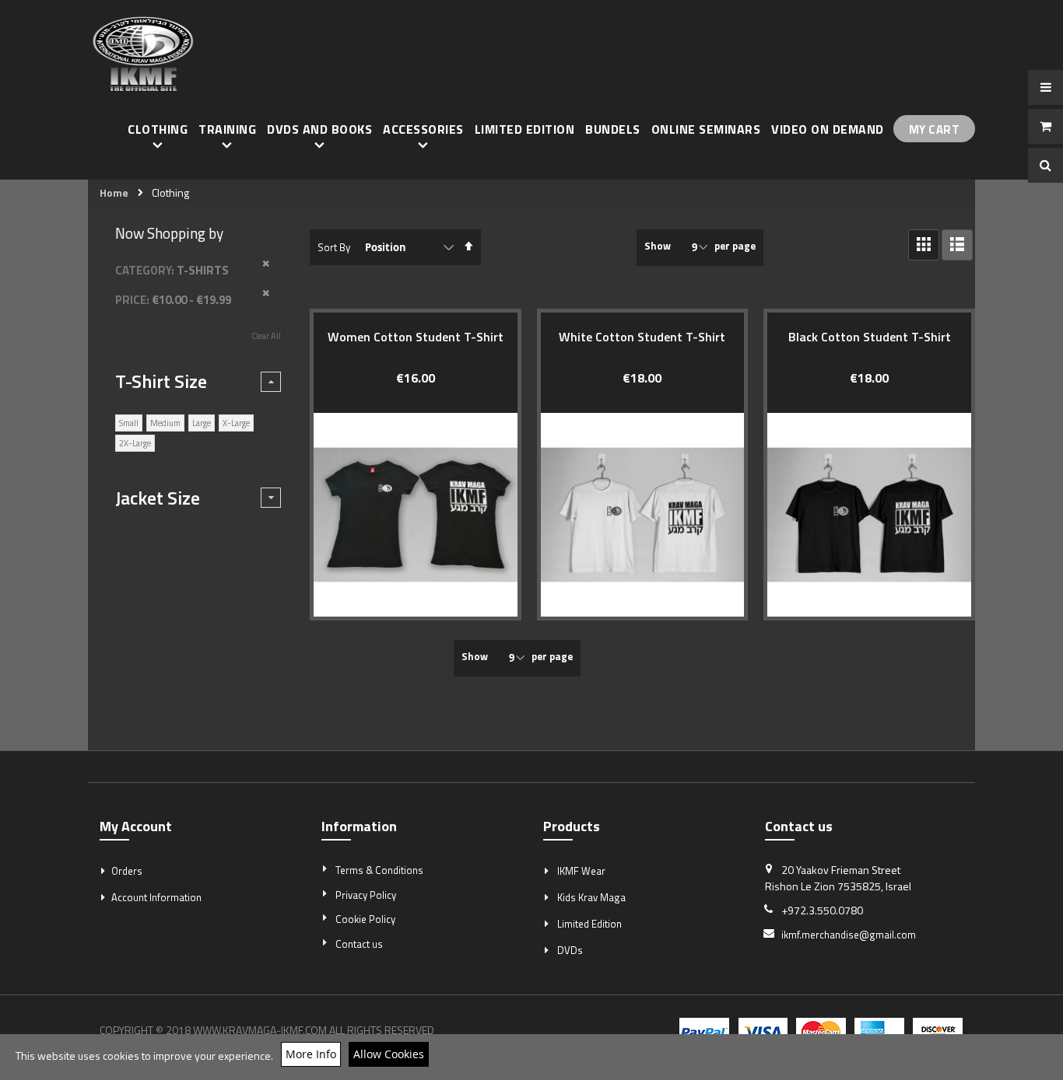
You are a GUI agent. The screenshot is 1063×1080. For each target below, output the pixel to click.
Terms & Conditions (379, 870)
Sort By (333, 247)
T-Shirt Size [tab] (161, 381)
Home (114, 193)
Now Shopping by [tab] (169, 233)
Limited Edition (589, 923)
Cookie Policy (365, 919)
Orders (126, 871)
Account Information (156, 897)
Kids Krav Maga (591, 897)
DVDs (570, 950)
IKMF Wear (581, 871)
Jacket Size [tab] (157, 498)
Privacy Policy (365, 895)
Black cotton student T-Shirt (869, 336)
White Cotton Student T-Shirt (642, 336)
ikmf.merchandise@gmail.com (848, 934)
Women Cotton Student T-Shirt (415, 336)
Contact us (359, 944)
